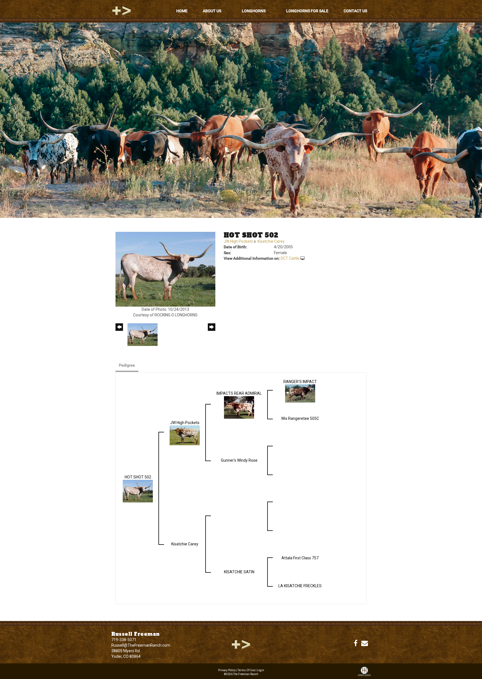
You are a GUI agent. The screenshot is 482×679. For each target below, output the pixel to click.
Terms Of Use (246, 670)
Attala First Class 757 (300, 558)
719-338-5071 (123, 639)
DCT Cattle (290, 258)
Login (260, 670)
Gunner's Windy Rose (239, 460)
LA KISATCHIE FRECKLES (300, 586)
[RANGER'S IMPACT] (300, 393)
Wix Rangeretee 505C (300, 418)
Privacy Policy (227, 670)
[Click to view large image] (165, 269)
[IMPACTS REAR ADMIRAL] (239, 407)
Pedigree (127, 365)
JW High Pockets (238, 241)
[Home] (241, 644)
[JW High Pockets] (185, 435)
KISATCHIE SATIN (239, 572)
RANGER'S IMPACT (300, 381)
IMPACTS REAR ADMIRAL (239, 393)
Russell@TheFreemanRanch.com (140, 645)
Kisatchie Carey (271, 241)
